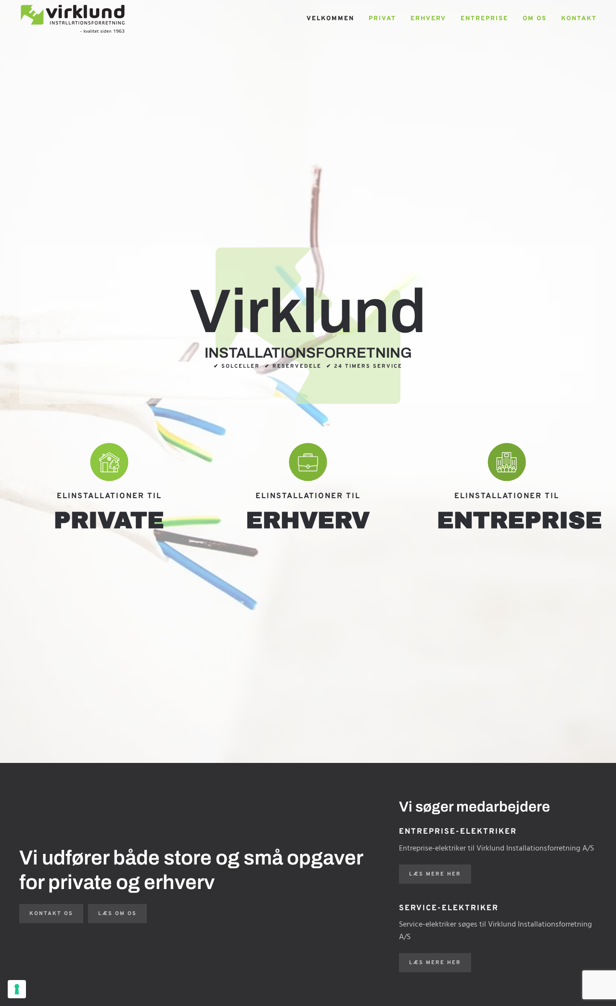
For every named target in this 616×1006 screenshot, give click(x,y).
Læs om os (117, 913)
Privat (382, 19)
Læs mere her (435, 874)
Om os (535, 19)
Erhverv (428, 19)
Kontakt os (51, 913)
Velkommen (330, 19)
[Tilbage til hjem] (73, 19)
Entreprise (484, 19)
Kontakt (579, 19)
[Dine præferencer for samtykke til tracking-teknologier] (17, 989)
